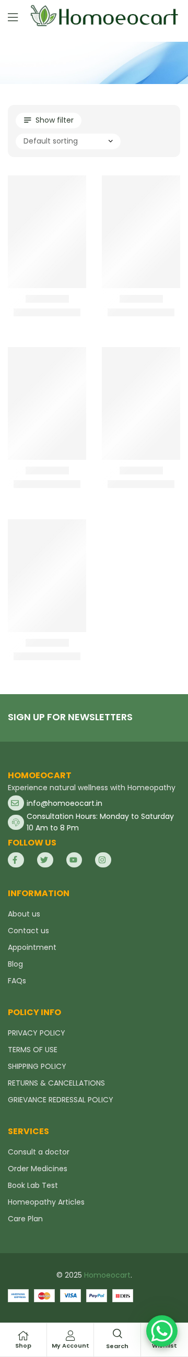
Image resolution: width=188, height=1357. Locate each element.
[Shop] (23, 1335)
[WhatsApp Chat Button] (162, 1331)
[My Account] (70, 1335)
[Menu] (13, 17)
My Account (70, 1345)
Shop (23, 1345)
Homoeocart (107, 1275)
